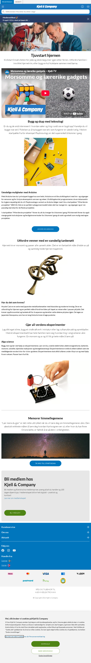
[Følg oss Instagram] (8, 550)
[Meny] (3, 6)
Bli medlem (15, 513)
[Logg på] (82, 6)
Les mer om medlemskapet (15, 498)
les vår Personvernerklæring (34, 637)
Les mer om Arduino (45, 229)
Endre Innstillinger (45, 656)
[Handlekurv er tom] (88, 6)
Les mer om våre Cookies (14, 637)
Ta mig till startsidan (45, 463)
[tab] (7, 2)
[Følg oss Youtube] (14, 550)
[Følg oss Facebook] (2, 550)
